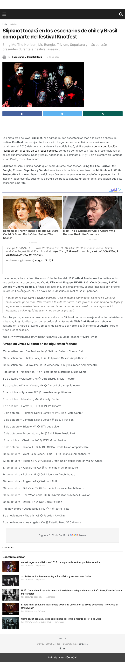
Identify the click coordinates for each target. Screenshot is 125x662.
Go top (62, 638)
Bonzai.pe (83, 644)
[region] (62, 4)
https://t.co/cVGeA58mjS (102, 251)
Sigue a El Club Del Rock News (62, 535)
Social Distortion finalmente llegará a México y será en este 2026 (56, 576)
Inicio (4, 24)
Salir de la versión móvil (62, 657)
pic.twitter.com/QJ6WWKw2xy (24, 254)
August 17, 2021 (44, 260)
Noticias (13, 24)
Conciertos (8, 547)
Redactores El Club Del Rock (27, 57)
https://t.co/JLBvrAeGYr (66, 251)
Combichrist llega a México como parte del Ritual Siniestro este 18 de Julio (61, 618)
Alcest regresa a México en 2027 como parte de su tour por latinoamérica (60, 562)
